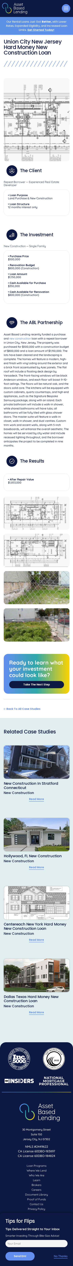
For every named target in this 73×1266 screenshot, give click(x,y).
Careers (36, 1189)
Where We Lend (37, 1170)
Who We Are (36, 1175)
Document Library (36, 1194)
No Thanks (61, 1256)
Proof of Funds (36, 1199)
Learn (36, 1180)
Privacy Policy (36, 1209)
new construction (20, 338)
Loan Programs (37, 1165)
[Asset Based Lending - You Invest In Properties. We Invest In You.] (14, 8)
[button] (66, 8)
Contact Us (36, 1204)
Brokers (36, 1185)
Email (8, 1244)
